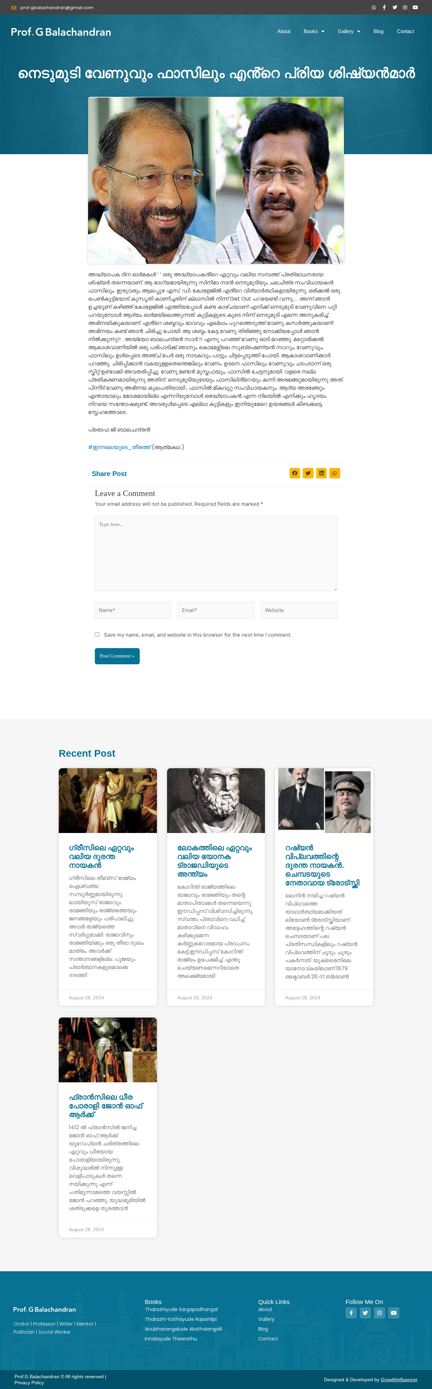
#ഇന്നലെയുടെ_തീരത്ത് (119, 447)
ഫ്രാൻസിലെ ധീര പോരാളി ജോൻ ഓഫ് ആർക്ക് (105, 1106)
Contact (405, 31)
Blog (378, 31)
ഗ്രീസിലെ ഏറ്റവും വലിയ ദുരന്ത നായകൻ (101, 856)
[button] (295, 473)
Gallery (346, 31)
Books (311, 31)
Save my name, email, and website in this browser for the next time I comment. (198, 635)
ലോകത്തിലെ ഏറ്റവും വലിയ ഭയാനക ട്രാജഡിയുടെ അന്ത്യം (214, 860)
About (283, 31)
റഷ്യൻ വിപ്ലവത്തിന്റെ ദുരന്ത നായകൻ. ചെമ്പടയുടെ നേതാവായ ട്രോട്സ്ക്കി (322, 865)
